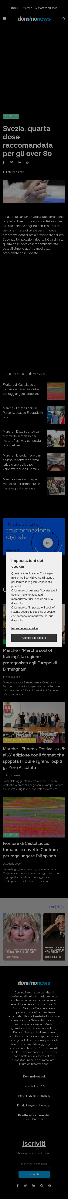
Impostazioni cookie (24, 628)
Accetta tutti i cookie (34, 637)
